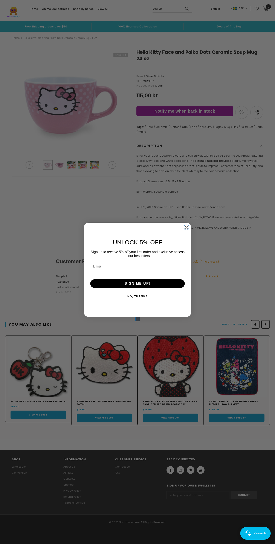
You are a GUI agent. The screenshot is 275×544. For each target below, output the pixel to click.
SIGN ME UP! (138, 283)
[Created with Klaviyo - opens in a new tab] (137, 319)
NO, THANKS (137, 296)
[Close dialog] (186, 227)
